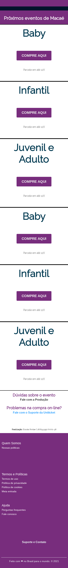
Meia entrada (9, 491)
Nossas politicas (11, 447)
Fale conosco (9, 514)
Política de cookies (12, 487)
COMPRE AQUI (34, 55)
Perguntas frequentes (14, 509)
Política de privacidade (14, 483)
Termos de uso (10, 478)
